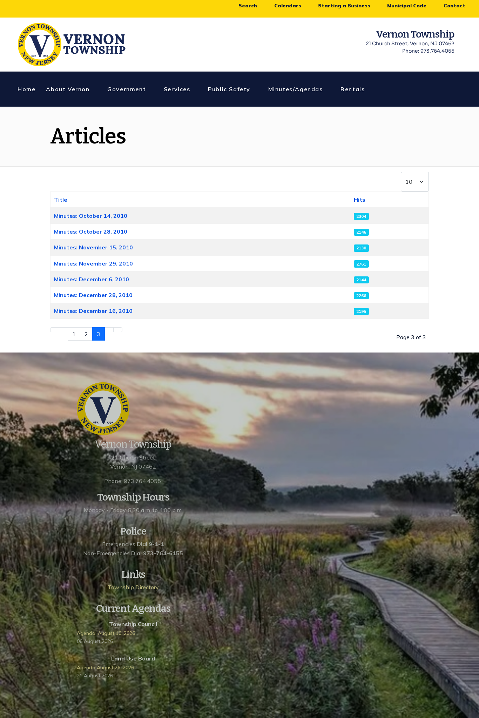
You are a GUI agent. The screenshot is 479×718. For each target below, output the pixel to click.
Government (126, 89)
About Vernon (67, 89)
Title (60, 199)
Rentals (352, 89)
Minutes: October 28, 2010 (90, 231)
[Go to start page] (54, 329)
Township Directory (133, 587)
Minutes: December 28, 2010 (93, 294)
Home (26, 89)
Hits (359, 199)
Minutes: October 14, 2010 (90, 215)
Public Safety (229, 89)
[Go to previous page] (63, 329)
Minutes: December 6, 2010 (91, 279)
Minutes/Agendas (295, 89)
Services (177, 89)
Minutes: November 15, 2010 (93, 247)
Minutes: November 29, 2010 (93, 263)
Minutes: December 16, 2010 (93, 310)
